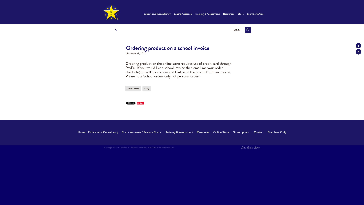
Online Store (221, 132)
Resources (203, 132)
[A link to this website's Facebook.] (358, 45)
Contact (258, 132)
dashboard (125, 147)
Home (81, 132)
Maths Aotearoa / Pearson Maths (141, 132)
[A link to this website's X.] (358, 52)
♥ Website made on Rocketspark (161, 147)
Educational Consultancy (103, 132)
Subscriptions (241, 132)
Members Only (277, 132)
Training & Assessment (179, 132)
